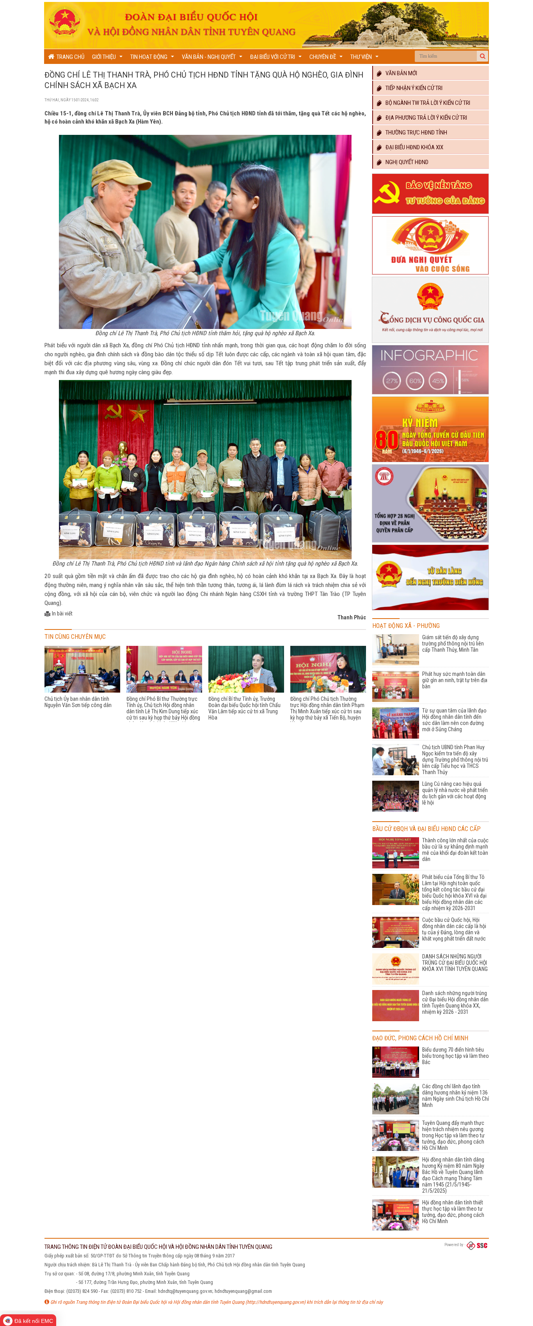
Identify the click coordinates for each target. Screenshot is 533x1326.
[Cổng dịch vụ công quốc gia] (430, 343)
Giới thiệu (108, 58)
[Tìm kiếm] (483, 56)
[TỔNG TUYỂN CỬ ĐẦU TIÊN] (430, 462)
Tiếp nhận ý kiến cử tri (412, 88)
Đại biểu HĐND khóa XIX (412, 147)
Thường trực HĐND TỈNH (414, 132)
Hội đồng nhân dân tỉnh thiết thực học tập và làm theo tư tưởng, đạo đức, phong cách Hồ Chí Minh (453, 1211)
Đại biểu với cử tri (277, 58)
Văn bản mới (399, 73)
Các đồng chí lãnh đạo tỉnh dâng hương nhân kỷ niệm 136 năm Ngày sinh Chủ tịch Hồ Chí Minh (455, 1095)
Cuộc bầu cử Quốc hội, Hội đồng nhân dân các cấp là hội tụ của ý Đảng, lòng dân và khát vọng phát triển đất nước (454, 929)
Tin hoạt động (153, 58)
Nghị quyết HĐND (405, 162)
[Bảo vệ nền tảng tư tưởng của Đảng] (430, 214)
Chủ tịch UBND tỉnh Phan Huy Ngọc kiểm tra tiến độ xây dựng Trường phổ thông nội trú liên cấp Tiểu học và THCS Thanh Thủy (455, 759)
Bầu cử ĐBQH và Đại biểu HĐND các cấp (426, 829)
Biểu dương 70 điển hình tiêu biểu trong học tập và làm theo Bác (455, 1056)
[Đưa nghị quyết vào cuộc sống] (430, 275)
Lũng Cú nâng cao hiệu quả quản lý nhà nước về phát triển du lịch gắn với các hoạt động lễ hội (455, 793)
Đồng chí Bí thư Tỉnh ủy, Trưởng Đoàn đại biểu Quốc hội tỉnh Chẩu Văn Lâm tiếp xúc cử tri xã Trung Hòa (244, 708)
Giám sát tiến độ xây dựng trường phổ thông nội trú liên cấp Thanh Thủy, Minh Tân (453, 643)
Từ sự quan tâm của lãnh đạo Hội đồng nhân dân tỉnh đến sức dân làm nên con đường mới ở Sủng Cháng (454, 719)
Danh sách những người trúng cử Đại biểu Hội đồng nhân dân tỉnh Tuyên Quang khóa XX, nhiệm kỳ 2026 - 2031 (455, 1002)
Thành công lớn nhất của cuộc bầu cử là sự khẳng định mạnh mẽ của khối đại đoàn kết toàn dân (455, 849)
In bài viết (62, 613)
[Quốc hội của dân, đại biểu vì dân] (430, 610)
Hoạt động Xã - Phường (406, 625)
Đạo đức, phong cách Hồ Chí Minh (420, 1038)
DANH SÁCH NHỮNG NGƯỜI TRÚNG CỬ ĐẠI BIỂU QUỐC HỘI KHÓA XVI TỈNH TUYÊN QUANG (455, 962)
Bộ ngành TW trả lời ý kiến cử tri (426, 102)
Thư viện (365, 58)
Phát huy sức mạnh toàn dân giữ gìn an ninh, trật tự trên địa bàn (454, 680)
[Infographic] (430, 394)
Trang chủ (69, 56)
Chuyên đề (327, 58)
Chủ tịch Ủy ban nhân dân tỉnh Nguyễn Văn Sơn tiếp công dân (78, 702)
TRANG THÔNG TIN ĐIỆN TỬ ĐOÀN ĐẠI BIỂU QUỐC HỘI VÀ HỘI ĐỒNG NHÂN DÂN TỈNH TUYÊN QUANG (158, 1246)
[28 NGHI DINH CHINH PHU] (430, 542)
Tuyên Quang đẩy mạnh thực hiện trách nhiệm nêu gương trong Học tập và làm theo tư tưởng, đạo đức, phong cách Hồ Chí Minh (453, 1135)
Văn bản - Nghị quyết (213, 58)
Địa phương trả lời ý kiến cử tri (424, 117)
